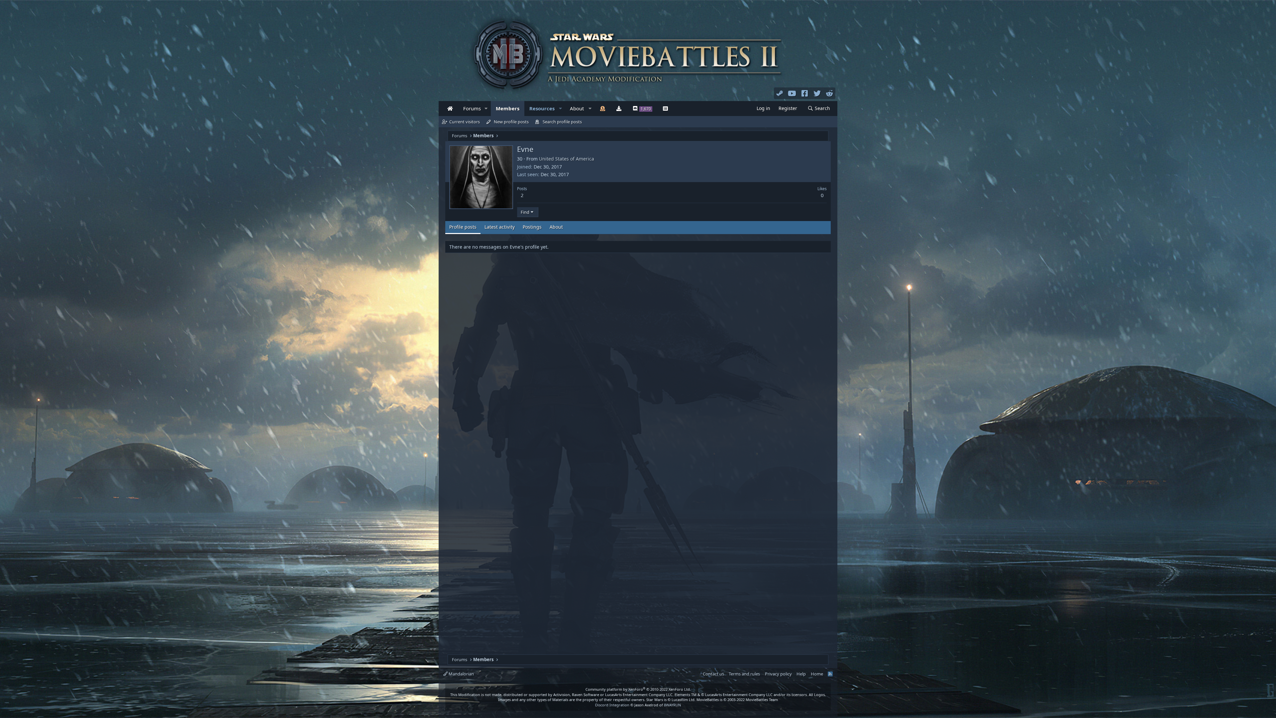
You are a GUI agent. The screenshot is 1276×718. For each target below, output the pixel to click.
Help (801, 674)
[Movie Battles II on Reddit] (829, 93)
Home (817, 674)
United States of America (566, 159)
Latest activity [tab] (499, 227)
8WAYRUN (672, 704)
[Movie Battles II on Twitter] (817, 93)
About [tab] (556, 227)
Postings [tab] (532, 227)
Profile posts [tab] (463, 227)
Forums (472, 108)
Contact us (713, 674)
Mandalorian (461, 674)
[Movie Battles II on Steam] (780, 93)
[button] (486, 108)
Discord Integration (612, 704)
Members (507, 108)
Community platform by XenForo (638, 689)
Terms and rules (744, 674)
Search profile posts (562, 122)
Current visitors (464, 122)
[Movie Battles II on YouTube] (792, 93)
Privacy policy (778, 674)
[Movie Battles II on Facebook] (804, 93)
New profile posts (511, 122)
